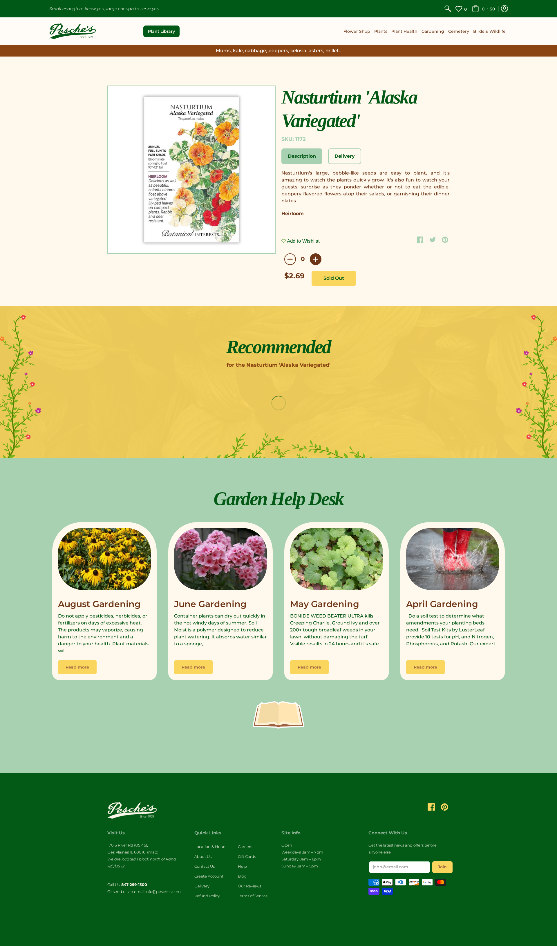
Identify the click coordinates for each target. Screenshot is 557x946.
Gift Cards (247, 856)
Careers (245, 846)
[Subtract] (290, 259)
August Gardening (99, 604)
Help (242, 866)
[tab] (301, 156)
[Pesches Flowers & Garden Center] (72, 31)
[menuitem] (447, 8)
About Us (202, 856)
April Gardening (442, 604)
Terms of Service (253, 896)
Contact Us (204, 866)
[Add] (315, 259)
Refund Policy (207, 896)
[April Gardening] (452, 560)
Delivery (201, 886)
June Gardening (210, 604)
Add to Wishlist (303, 241)
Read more (77, 667)
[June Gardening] (220, 560)
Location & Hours (210, 846)
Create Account (208, 876)
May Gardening (324, 604)
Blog (242, 876)
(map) (152, 852)
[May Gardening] (336, 560)
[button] (483, 8)
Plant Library (161, 31)
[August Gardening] (104, 560)
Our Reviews (249, 886)
